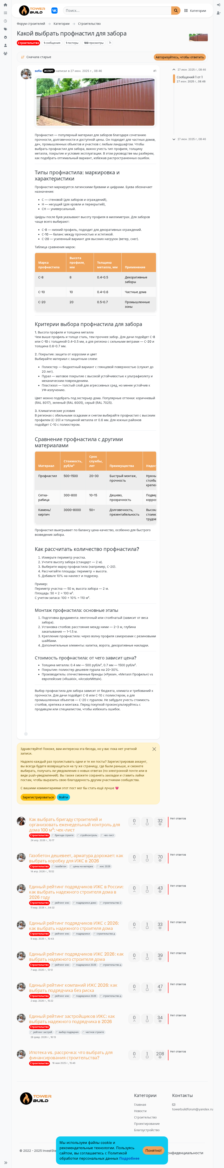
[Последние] (6, 21)
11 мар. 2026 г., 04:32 (42, 907)
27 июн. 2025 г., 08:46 (86, 71)
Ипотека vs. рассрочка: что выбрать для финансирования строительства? (71, 1055)
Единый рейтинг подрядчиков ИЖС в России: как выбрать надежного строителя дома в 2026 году (76, 892)
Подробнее (129, 1158)
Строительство (28, 43)
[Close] (154, 749)
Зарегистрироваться (38, 797)
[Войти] (218, 5)
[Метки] (6, 29)
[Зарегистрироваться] (218, 13)
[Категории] (6, 13)
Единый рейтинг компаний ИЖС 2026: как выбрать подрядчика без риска (73, 988)
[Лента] (6, 5)
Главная (140, 1104)
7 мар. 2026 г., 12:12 (42, 970)
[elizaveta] (21, 821)
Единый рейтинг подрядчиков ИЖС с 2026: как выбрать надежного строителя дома (74, 926)
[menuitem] (218, 5)
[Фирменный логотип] (32, 10)
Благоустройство (146, 1130)
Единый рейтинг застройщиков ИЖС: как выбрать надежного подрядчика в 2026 (72, 1019)
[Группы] (6, 53)
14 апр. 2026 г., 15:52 (42, 871)
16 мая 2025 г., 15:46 (63, 1063)
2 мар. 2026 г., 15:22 (42, 1000)
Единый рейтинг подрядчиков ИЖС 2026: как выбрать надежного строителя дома (76, 956)
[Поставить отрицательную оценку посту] (144, 720)
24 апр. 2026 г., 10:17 (42, 840)
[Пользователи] (6, 45)
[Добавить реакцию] (120, 720)
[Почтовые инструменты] (152, 720)
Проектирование (147, 1123)
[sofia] (21, 857)
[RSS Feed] (110, 42)
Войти (63, 797)
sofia (38, 71)
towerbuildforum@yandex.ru (192, 1109)
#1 (154, 71)
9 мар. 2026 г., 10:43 (42, 938)
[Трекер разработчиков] (54, 10)
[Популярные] (6, 37)
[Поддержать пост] (128, 720)
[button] (6, 1162)
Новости (140, 1111)
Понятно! (153, 1150)
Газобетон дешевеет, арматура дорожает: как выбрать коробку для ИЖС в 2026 (76, 858)
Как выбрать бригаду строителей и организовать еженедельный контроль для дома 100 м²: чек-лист (74, 825)
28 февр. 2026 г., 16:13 (43, 1037)
